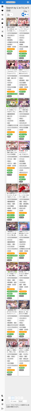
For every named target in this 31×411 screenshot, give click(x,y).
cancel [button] (15, 2)
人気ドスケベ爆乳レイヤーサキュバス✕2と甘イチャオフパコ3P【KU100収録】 (24, 30)
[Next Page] (22, 398)
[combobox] (21, 2)
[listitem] (2, 6)
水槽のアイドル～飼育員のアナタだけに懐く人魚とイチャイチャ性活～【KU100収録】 (24, 235)
